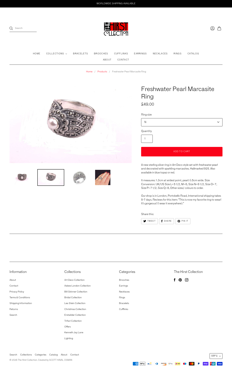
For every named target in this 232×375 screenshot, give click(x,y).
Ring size (146, 114)
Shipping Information (21, 303)
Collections (55, 54)
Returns (14, 309)
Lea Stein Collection (74, 303)
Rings (178, 54)
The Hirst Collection (154, 83)
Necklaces (160, 54)
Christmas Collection (75, 309)
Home (36, 54)
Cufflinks (121, 54)
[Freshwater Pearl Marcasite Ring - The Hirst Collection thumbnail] (22, 177)
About (107, 60)
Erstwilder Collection (75, 315)
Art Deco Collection (74, 280)
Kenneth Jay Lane (73, 332)
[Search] (11, 28)
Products (102, 71)
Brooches (101, 54)
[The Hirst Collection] (116, 28)
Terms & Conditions (20, 297)
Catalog (193, 54)
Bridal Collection (73, 297)
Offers (67, 327)
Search (13, 315)
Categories (40, 355)
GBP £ (214, 356)
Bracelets (80, 54)
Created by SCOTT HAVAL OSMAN (55, 360)
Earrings (140, 54)
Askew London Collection (77, 286)
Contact (123, 60)
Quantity (146, 131)
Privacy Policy (17, 292)
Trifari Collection (73, 321)
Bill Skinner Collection (75, 292)
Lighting (68, 338)
